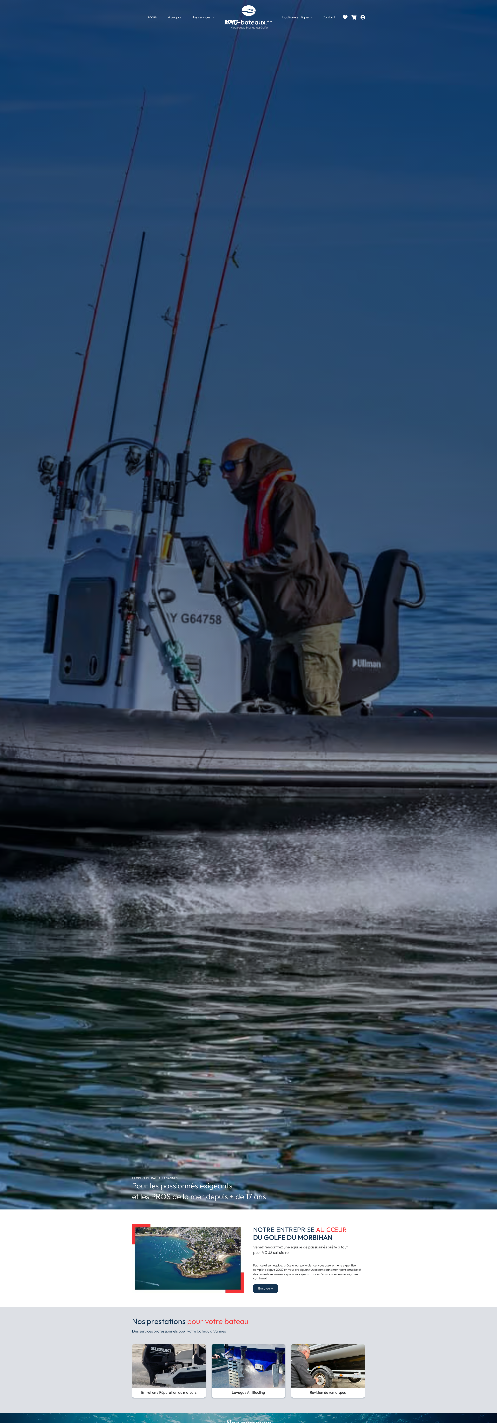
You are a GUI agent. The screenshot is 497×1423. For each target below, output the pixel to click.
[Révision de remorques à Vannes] (328, 1346)
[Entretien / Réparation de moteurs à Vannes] (169, 1346)
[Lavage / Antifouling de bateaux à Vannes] (248, 1346)
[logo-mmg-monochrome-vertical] (248, 5)
